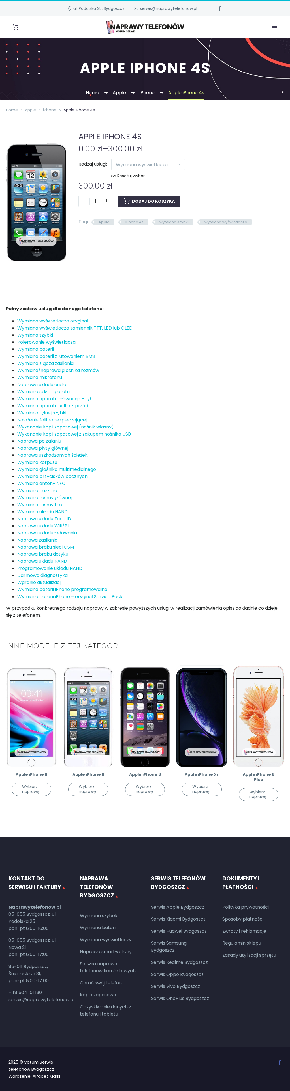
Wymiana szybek (99, 915)
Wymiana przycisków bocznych (52, 476)
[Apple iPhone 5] (88, 716)
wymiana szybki (174, 222)
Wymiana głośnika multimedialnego (56, 469)
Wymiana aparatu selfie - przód (52, 405)
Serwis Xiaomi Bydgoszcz (178, 919)
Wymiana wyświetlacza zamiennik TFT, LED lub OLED (75, 328)
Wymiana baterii (35, 349)
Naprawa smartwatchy (106, 951)
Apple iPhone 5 (88, 774)
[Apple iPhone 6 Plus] (258, 716)
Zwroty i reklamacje (244, 931)
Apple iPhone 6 (145, 774)
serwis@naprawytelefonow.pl (168, 8)
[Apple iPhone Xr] (201, 716)
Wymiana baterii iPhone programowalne (62, 589)
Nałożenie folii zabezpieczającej (52, 420)
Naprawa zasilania (37, 540)
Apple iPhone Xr (202, 774)
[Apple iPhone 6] (145, 716)
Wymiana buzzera (37, 490)
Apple (30, 110)
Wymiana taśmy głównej (44, 497)
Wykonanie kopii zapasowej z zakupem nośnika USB (74, 434)
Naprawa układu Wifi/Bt (43, 526)
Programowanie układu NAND (49, 568)
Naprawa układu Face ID (44, 519)
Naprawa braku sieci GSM (45, 547)
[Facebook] (220, 8)
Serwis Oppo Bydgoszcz (177, 974)
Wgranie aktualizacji (39, 582)
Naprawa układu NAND (42, 561)
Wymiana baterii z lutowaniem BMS (56, 356)
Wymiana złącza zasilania (45, 363)
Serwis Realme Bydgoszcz (179, 962)
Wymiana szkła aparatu (43, 391)
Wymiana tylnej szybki (41, 413)
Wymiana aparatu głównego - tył (54, 398)
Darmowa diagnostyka (42, 575)
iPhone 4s (134, 222)
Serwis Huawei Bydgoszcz (179, 931)
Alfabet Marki (46, 1076)
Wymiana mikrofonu (39, 377)
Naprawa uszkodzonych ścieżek (52, 455)
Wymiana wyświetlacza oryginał (52, 321)
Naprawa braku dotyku (42, 554)
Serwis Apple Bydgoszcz (177, 907)
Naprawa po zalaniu (39, 441)
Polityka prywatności (245, 907)
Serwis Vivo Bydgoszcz (175, 986)
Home (12, 110)
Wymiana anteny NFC (41, 483)
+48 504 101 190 (25, 992)
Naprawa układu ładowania (47, 533)
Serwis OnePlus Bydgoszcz (180, 998)
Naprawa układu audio (41, 384)
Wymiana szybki (35, 335)
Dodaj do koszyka (153, 201)
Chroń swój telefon (101, 983)
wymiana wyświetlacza (225, 222)
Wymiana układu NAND (42, 511)
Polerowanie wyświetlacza (46, 342)
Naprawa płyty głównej (42, 448)
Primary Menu (274, 27)
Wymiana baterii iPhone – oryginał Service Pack (70, 596)
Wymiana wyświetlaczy (105, 939)
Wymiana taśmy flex (40, 504)
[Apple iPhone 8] (31, 716)
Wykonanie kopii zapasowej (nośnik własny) (65, 427)
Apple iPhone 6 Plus (258, 777)
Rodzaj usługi (92, 164)
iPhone (49, 110)
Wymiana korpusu (37, 462)
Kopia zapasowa (98, 995)
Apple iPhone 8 (31, 774)
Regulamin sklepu (241, 943)
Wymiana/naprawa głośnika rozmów (58, 370)
